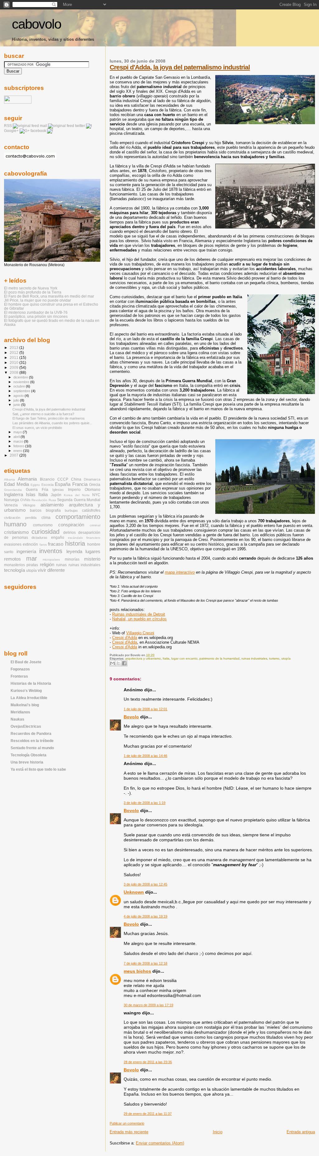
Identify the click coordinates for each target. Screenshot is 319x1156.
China (76, 479)
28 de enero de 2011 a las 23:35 (148, 1062)
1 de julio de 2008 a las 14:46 (145, 756)
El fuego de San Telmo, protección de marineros (48, 418)
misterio (92, 559)
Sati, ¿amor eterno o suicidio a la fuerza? (43, 414)
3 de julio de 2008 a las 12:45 (145, 884)
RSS (8, 126)
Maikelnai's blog (25, 705)
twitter (80, 126)
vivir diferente (51, 570)
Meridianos (20, 712)
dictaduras (39, 537)
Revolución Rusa (43, 500)
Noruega (11, 500)
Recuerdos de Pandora (31, 733)
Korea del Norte (77, 495)
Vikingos (29, 505)
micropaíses (51, 559)
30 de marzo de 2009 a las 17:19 (148, 1005)
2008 (14, 372)
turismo (274, 658)
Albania (9, 479)
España (62, 484)
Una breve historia (27, 762)
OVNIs (25, 500)
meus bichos (137, 971)
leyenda (74, 551)
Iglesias (58, 489)
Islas (31, 494)
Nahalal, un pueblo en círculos (139, 619)
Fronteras (19, 676)
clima (45, 517)
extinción (30, 544)
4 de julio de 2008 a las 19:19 (145, 916)
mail (43, 126)
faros (43, 544)
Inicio (217, 1132)
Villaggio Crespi (140, 633)
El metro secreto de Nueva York (30, 288)
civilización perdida (20, 517)
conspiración (71, 524)
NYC (96, 495)
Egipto (35, 484)
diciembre (21, 377)
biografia (53, 510)
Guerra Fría (37, 489)
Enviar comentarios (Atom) (160, 1143)
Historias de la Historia (31, 683)
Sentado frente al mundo (32, 748)
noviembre (21, 382)
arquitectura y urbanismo (143, 658)
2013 (14, 347)
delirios (69, 532)
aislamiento (52, 504)
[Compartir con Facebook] (124, 663)
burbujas (71, 510)
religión (47, 564)
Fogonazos (20, 669)
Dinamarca (92, 479)
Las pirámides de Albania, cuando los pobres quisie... (52, 423)
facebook (38, 131)
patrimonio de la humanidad (219, 658)
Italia (166, 658)
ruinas (61, 565)
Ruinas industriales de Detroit (138, 614)
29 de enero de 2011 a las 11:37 (148, 1114)
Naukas (17, 719)
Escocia (47, 484)
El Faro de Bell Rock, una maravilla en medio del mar (49, 296)
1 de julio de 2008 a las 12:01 (145, 709)
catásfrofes (91, 510)
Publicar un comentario (127, 1123)
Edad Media (16, 484)
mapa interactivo (180, 572)
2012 (14, 352)
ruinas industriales (254, 658)
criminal (95, 525)
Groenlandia (13, 489)
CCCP (62, 479)
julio (16, 400)
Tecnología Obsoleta (28, 755)
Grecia (94, 484)
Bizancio (47, 479)
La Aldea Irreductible (29, 698)
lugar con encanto (184, 658)
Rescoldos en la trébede (32, 741)
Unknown (134, 892)
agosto (19, 395)
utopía (286, 658)
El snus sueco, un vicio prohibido (37, 428)
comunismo (43, 525)
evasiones (12, 544)
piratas (32, 565)
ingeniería (26, 551)
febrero (19, 446)
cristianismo (16, 532)
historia (75, 543)
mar (31, 558)
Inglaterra (13, 494)
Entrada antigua (301, 1132)
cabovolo (36, 24)
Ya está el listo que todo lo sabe (38, 769)
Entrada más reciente (129, 1132)
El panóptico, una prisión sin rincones (36, 316)
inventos (50, 550)
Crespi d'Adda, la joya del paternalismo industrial (180, 67)
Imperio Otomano (84, 489)
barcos (35, 510)
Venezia (11, 505)
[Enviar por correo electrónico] (112, 663)
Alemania (27, 479)
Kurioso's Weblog (26, 690)
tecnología (14, 570)
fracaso (55, 544)
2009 (14, 367)
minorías (72, 559)
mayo (18, 432)
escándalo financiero (84, 537)
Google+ (11, 131)
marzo (18, 441)
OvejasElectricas (26, 726)
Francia (80, 484)
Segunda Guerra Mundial (78, 500)
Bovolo (131, 716)
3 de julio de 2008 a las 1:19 (144, 803)
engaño (57, 537)
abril (17, 437)
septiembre (22, 391)
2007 (14, 455)
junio (17, 404)
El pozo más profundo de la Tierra (32, 292)
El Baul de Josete (26, 662)
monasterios (14, 565)
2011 (14, 357)
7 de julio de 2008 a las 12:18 (145, 963)
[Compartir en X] (118, 663)
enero (18, 451)
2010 (14, 362)
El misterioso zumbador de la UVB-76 (36, 312)
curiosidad (45, 531)
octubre (19, 386)
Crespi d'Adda (124, 637)
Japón (56, 495)
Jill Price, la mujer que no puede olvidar (37, 300)
